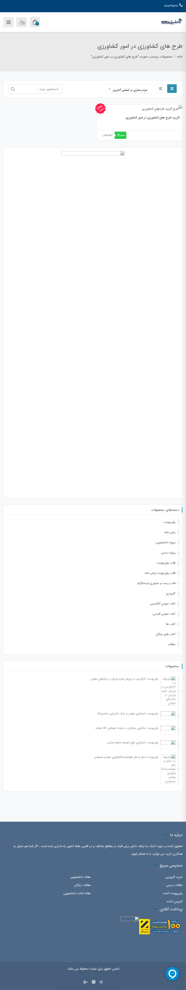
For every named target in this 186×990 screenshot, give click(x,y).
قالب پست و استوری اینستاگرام (156, 583)
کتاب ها (170, 624)
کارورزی (170, 593)
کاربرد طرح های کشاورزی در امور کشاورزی (153, 117)
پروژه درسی (168, 552)
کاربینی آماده (175, 901)
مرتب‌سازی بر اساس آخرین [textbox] (130, 89)
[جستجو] (13, 89)
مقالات (171, 644)
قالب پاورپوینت (166, 562)
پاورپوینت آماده (173, 893)
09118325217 (171, 6)
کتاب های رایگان (165, 634)
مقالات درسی (174, 885)
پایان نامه (169, 532)
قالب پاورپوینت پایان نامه (160, 573)
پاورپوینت (169, 522)
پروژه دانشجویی (165, 542)
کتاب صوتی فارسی (164, 613)
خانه (180, 56)
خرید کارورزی (174, 876)
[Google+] (85, 982)
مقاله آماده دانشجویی (77, 893)
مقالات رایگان (82, 885)
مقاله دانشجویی (80, 876)
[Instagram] (101, 982)
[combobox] (128, 89)
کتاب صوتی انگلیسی (162, 603)
